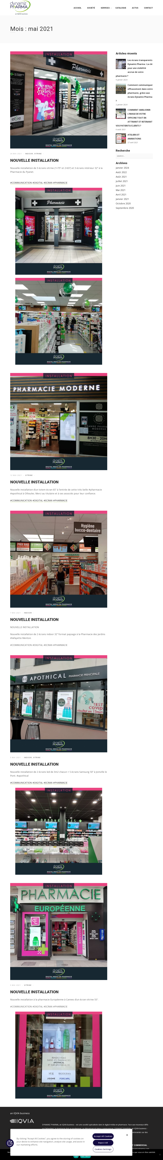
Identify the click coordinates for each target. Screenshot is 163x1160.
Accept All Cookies (103, 1136)
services (105, 8)
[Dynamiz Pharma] (20, 8)
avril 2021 (121, 194)
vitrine (38, 153)
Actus (135, 8)
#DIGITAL (37, 182)
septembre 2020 (125, 207)
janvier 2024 (122, 167)
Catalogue (120, 8)
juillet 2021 (122, 181)
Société (91, 8)
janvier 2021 (122, 199)
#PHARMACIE (60, 182)
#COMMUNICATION (21, 182)
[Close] (127, 1135)
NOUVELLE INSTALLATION (34, 160)
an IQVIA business (20, 1113)
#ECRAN (48, 182)
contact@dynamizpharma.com (136, 1149)
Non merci (85, 1156)
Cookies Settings (103, 1149)
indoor (29, 153)
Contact (148, 8)
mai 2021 (120, 190)
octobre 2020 (123, 203)
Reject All (103, 1143)
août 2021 (121, 176)
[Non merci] (160, 1154)
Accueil (77, 8)
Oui (76, 1156)
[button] (10, 1143)
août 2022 (121, 172)
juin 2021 (121, 185)
